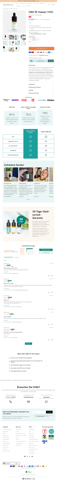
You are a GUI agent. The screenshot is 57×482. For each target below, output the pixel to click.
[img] (6, 263)
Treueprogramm (32, 453)
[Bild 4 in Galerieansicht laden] (23, 37)
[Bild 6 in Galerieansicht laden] (11, 43)
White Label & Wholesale (20, 441)
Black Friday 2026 (6, 451)
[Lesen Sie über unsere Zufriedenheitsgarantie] (51, 433)
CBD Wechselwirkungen (33, 439)
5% (30, 39)
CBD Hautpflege (6, 439)
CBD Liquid (5, 441)
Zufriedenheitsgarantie (33, 449)
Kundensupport (32, 429)
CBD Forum (31, 433)
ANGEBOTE (5, 449)
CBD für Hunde (5, 445)
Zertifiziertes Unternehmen (21, 435)
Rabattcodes (31, 443)
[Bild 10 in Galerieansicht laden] (11, 49)
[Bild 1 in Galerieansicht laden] (5, 37)
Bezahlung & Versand (33, 445)
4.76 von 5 (12, 250)
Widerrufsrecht (32, 447)
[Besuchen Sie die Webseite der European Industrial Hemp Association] (45, 439)
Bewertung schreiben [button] (46, 249)
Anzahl (30, 41)
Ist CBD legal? (31, 437)
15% (34, 39)
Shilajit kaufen (5, 431)
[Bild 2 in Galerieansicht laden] (11, 37)
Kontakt (17, 437)
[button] (36, 3)
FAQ (30, 431)
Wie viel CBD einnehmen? (34, 441)
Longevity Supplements (7, 429)
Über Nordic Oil (19, 429)
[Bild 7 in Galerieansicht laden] (17, 43)
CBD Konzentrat (6, 437)
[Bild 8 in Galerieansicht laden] (23, 43)
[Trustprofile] (44, 443)
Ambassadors (18, 445)
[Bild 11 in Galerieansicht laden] (17, 49)
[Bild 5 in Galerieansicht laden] (5, 43)
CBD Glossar (31, 435)
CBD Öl (4, 433)
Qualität (17, 431)
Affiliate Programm (19, 443)
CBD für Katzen (6, 447)
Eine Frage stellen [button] (46, 252)
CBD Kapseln (5, 435)
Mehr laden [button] (28, 343)
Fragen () (16, 257)
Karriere (17, 439)
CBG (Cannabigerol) (6, 443)
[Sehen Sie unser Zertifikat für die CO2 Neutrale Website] (28, 472)
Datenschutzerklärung (40, 416)
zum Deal (51, 60)
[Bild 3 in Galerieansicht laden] (17, 37)
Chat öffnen (46, 397)
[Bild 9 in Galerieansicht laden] (5, 49)
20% (38, 39)
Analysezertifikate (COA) (20, 433)
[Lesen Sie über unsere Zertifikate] (51, 439)
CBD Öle (48, 73)
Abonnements (31, 451)
